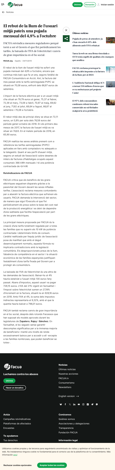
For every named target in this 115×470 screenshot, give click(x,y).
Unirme (77, 4)
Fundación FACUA (68, 432)
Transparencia (66, 428)
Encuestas (8, 428)
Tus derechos (10, 440)
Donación (90, 4)
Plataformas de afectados (17, 423)
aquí (15, 455)
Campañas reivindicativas (17, 419)
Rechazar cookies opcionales (18, 465)
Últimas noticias (67, 369)
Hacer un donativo (14, 387)
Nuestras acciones (68, 374)
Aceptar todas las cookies (52, 465)
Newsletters (65, 387)
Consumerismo (66, 382)
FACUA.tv (64, 378)
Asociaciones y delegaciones (74, 423)
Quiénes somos (67, 419)
